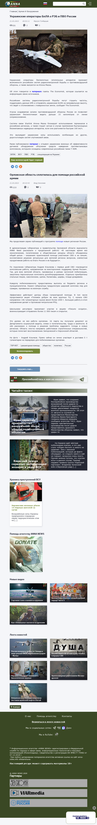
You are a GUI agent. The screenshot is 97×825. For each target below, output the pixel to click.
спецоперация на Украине (48, 154)
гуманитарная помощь (30, 345)
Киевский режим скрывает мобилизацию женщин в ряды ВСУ (29, 464)
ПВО (26, 154)
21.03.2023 (20, 21)
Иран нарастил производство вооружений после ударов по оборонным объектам (28, 426)
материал (34, 144)
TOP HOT (14, 345)
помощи (59, 241)
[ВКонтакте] (12, 166)
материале (37, 91)
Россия (68, 345)
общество (47, 345)
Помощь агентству (46, 716)
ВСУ (20, 154)
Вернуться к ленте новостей (48, 722)
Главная (13, 11)
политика (58, 345)
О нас (28, 716)
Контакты (67, 716)
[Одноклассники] (20, 166)
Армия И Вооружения (28, 11)
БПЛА (12, 154)
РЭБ (32, 154)
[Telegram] (16, 166)
